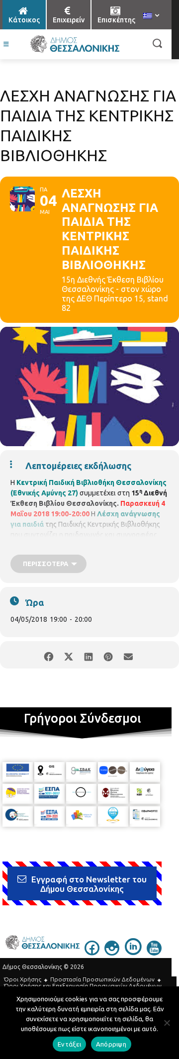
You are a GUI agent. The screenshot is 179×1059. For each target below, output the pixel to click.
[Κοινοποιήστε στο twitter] (68, 655)
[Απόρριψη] (167, 1023)
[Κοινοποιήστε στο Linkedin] (88, 655)
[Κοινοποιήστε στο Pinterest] (108, 655)
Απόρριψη (111, 1044)
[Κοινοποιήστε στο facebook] (48, 655)
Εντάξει (69, 1044)
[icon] (92, 953)
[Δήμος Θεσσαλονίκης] (74, 44)
